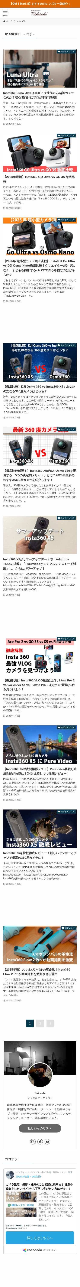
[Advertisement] (40, 323)
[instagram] (33, 1141)
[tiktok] (40, 1141)
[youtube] (47, 1141)
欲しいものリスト (40, 1128)
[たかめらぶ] (40, 13)
